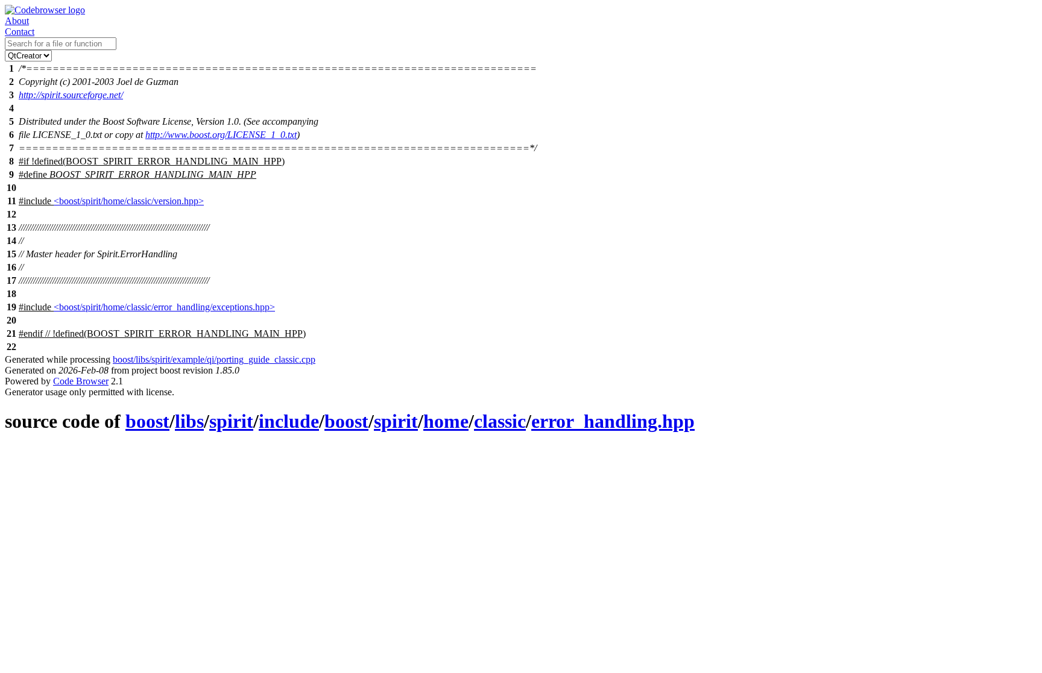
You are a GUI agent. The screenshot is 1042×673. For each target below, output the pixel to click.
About (17, 21)
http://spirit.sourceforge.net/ (71, 95)
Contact (19, 32)
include (289, 421)
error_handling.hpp (613, 421)
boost (147, 421)
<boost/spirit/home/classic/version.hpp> (129, 201)
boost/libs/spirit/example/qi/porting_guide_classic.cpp (214, 359)
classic (500, 421)
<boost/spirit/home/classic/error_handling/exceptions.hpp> (164, 307)
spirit (231, 421)
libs (189, 421)
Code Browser (81, 381)
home (446, 421)
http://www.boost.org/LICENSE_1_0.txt (221, 135)
